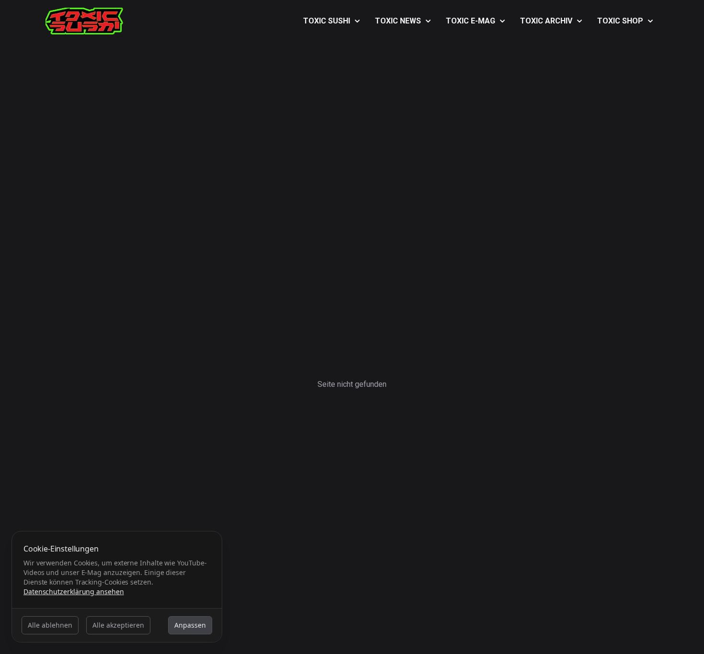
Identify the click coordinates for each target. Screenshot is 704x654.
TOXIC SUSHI (326, 20)
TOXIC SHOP (620, 20)
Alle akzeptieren (118, 625)
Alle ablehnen (50, 625)
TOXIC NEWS (398, 20)
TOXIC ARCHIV (546, 20)
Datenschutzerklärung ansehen (73, 591)
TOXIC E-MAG (470, 20)
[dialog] (116, 587)
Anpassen (190, 625)
